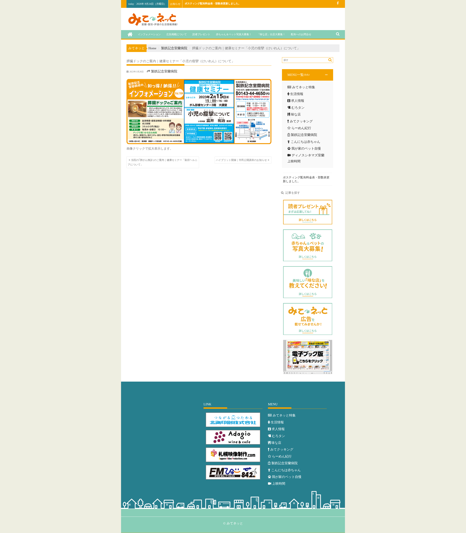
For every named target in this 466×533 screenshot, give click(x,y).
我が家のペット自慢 (306, 148)
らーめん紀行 (301, 128)
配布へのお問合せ (301, 34)
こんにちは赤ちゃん (305, 142)
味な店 (296, 114)
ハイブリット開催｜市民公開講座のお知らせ (241, 160)
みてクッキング (301, 121)
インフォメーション (149, 34)
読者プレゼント (201, 34)
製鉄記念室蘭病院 (164, 71)
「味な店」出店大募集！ (271, 34)
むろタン (298, 107)
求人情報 (297, 101)
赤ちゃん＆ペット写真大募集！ (234, 34)
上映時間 (278, 483)
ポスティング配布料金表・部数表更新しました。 (213, 3)
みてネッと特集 (303, 87)
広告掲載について (176, 34)
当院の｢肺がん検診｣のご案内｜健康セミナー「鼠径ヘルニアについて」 (162, 162)
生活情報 (296, 94)
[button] (307, 74)
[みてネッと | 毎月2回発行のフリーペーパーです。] (130, 34)
